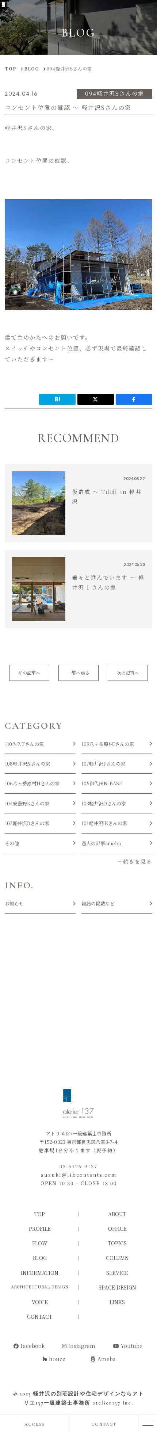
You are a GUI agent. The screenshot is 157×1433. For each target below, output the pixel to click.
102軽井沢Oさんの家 (27, 823)
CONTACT (103, 1424)
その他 (12, 843)
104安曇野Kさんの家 (27, 803)
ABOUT (117, 1214)
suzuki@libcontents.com (78, 1174)
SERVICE (117, 1272)
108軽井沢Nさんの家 (27, 763)
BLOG (40, 1257)
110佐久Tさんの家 (24, 743)
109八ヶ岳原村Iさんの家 (107, 743)
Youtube (131, 1345)
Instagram (81, 1345)
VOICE (40, 1302)
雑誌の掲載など (98, 903)
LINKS (117, 1302)
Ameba (106, 1359)
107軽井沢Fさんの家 (103, 763)
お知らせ (14, 903)
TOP (39, 1214)
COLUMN (117, 1257)
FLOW (39, 1243)
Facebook (32, 1345)
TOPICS (117, 1243)
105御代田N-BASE (101, 783)
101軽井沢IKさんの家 (104, 823)
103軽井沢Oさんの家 (103, 803)
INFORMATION (39, 1272)
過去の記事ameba (101, 843)
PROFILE (40, 1228)
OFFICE (117, 1228)
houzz (57, 1359)
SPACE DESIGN (117, 1287)
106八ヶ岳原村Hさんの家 (32, 783)
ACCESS (34, 1424)
